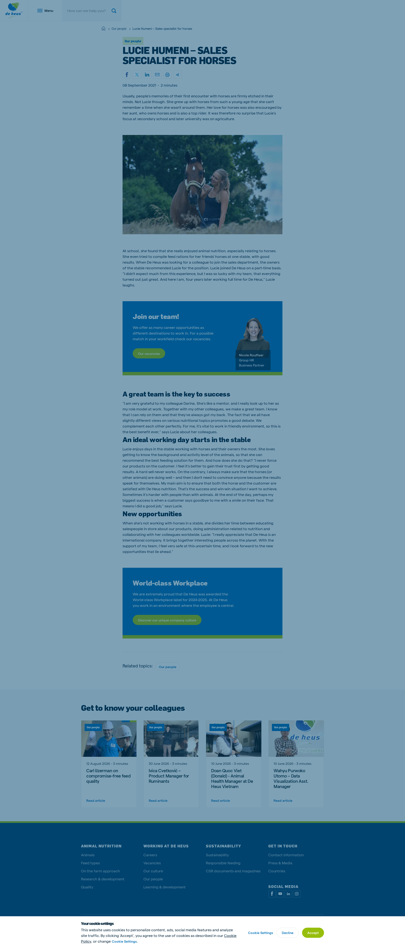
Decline (287, 933)
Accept (313, 933)
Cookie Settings (124, 941)
